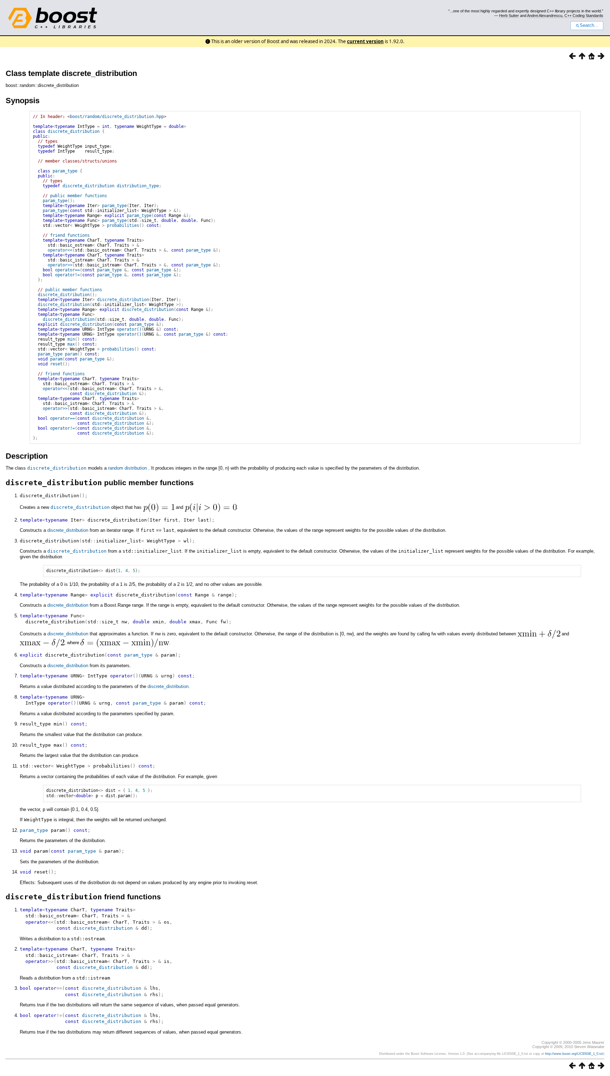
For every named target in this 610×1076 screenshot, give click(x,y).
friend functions (70, 235)
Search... (589, 25)
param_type (65, 171)
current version (365, 41)
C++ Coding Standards (583, 15)
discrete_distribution (74, 131)
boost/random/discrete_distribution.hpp (117, 116)
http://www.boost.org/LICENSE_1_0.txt (574, 1054)
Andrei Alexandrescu (544, 15)
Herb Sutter (509, 15)
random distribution (127, 468)
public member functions (78, 195)
